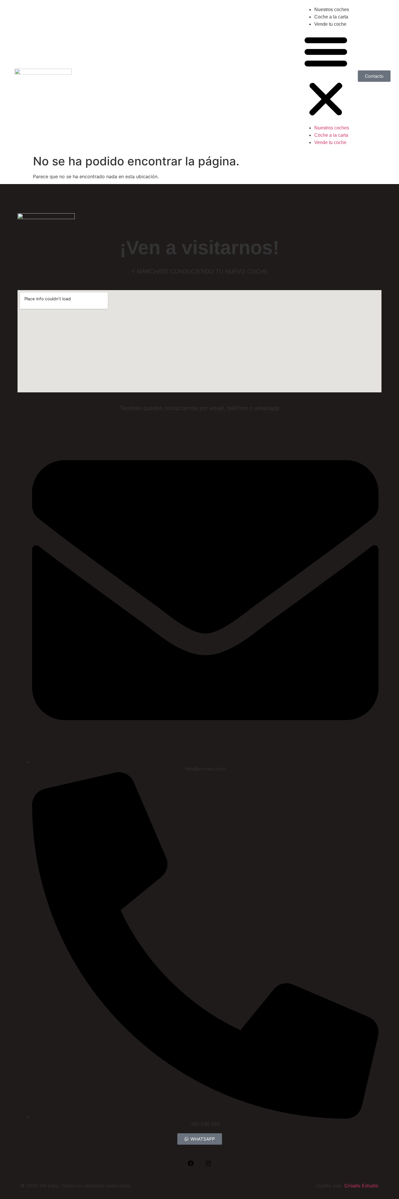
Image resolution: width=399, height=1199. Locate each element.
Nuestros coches (331, 9)
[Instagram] (208, 1163)
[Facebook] (191, 1163)
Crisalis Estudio (361, 1185)
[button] (326, 76)
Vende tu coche (330, 24)
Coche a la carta (331, 16)
